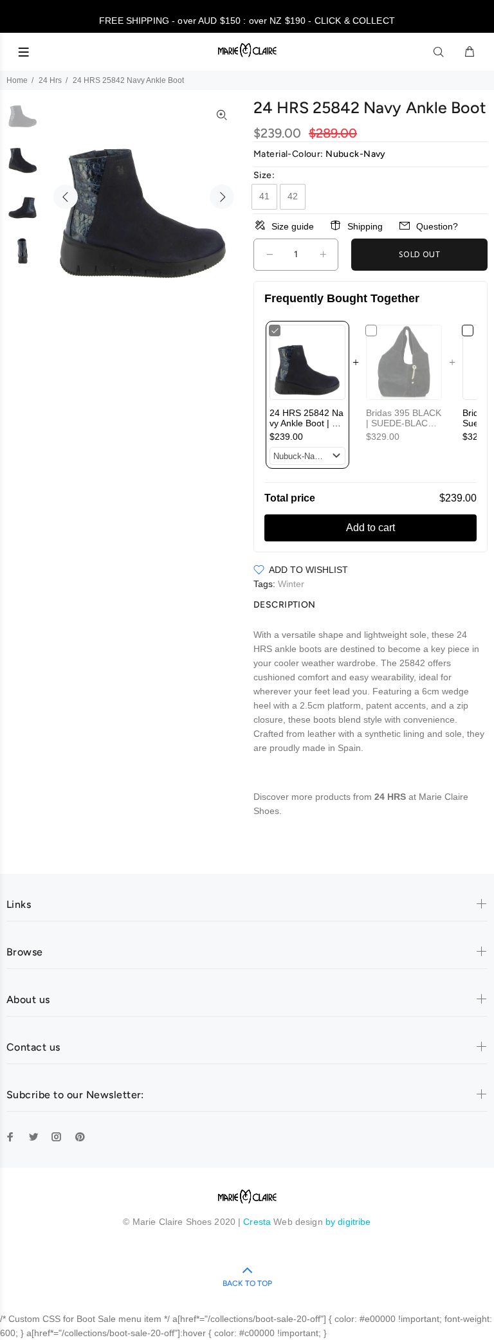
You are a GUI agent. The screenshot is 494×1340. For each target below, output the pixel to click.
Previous (65, 197)
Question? (437, 226)
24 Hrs (50, 80)
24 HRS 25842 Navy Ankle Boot (306, 423)
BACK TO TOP (247, 1283)
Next (222, 197)
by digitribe (348, 1222)
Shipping (365, 226)
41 (264, 196)
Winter (291, 584)
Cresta (258, 1222)
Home (17, 80)
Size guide (292, 226)
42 (293, 196)
